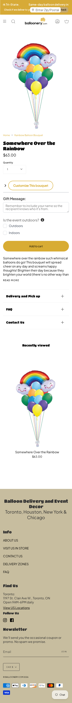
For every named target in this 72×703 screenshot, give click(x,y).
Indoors (14, 233)
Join (64, 651)
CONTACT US (12, 556)
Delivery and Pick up (23, 296)
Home (6, 135)
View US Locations (16, 608)
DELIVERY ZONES (16, 564)
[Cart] (66, 21)
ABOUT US (10, 540)
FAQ (9, 309)
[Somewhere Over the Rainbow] (37, 402)
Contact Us (15, 322)
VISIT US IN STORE (16, 548)
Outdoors (16, 226)
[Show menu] (6, 21)
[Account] (57, 21)
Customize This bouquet (30, 185)
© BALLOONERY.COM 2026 (15, 677)
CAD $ (9, 667)
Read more (11, 280)
